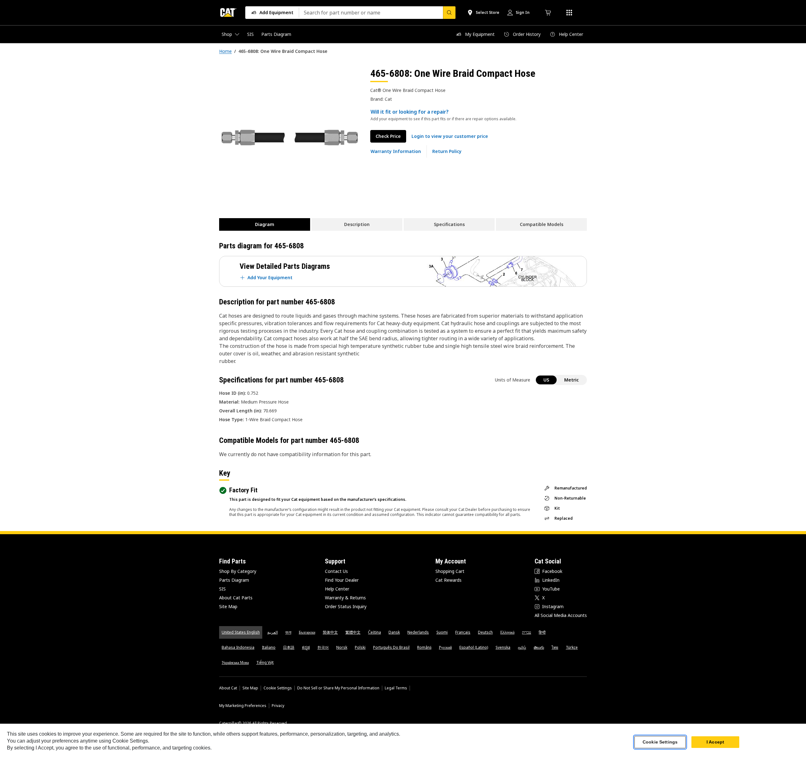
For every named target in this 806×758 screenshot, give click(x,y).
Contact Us (336, 571)
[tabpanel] (289, 137)
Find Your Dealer (342, 580)
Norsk (341, 647)
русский (445, 647)
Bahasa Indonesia (238, 647)
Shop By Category (237, 571)
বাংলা (288, 632)
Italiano (268, 647)
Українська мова (235, 662)
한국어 (323, 647)
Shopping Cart (449, 571)
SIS (222, 589)
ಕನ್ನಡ (306, 647)
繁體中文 (352, 632)
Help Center (337, 589)
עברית (526, 632)
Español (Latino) (473, 647)
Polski (360, 647)
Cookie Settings (278, 688)
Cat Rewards (448, 580)
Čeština (374, 632)
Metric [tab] (571, 380)
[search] (449, 12)
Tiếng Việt (265, 662)
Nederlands (418, 632)
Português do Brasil (391, 647)
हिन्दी (542, 632)
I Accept (715, 741)
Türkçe (572, 647)
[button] (449, 136)
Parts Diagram (234, 580)
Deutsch (485, 632)
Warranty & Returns (345, 598)
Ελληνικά (507, 632)
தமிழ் (522, 647)
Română (424, 647)
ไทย (555, 647)
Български (307, 632)
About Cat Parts (236, 598)
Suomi (442, 632)
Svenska (503, 647)
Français (462, 632)
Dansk (394, 632)
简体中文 (330, 632)
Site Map (228, 606)
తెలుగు (539, 647)
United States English (241, 632)
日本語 (288, 647)
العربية (272, 632)
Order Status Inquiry (345, 606)
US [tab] (546, 380)
